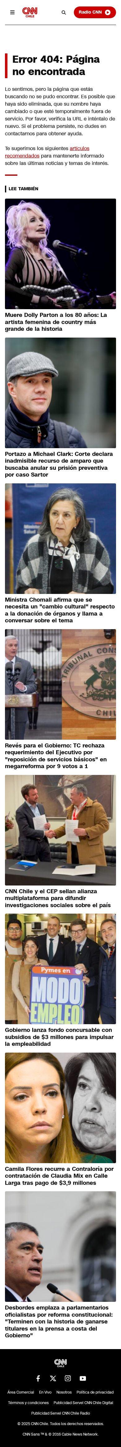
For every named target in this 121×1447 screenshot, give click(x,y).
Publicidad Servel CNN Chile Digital (83, 1402)
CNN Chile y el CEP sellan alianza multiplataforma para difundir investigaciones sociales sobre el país (58, 898)
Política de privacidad (95, 1392)
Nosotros (64, 1392)
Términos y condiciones (28, 1402)
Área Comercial (20, 1392)
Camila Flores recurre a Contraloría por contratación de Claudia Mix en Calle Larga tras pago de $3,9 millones (59, 1176)
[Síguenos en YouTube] (83, 1378)
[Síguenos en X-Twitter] (53, 1378)
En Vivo (45, 1392)
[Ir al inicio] (29, 12)
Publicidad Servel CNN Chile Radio (60, 1413)
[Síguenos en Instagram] (68, 1378)
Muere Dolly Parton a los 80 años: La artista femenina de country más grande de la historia (56, 322)
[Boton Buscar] (63, 12)
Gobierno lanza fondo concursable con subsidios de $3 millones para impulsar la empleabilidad (59, 1037)
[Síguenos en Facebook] (38, 1378)
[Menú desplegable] (12, 12)
